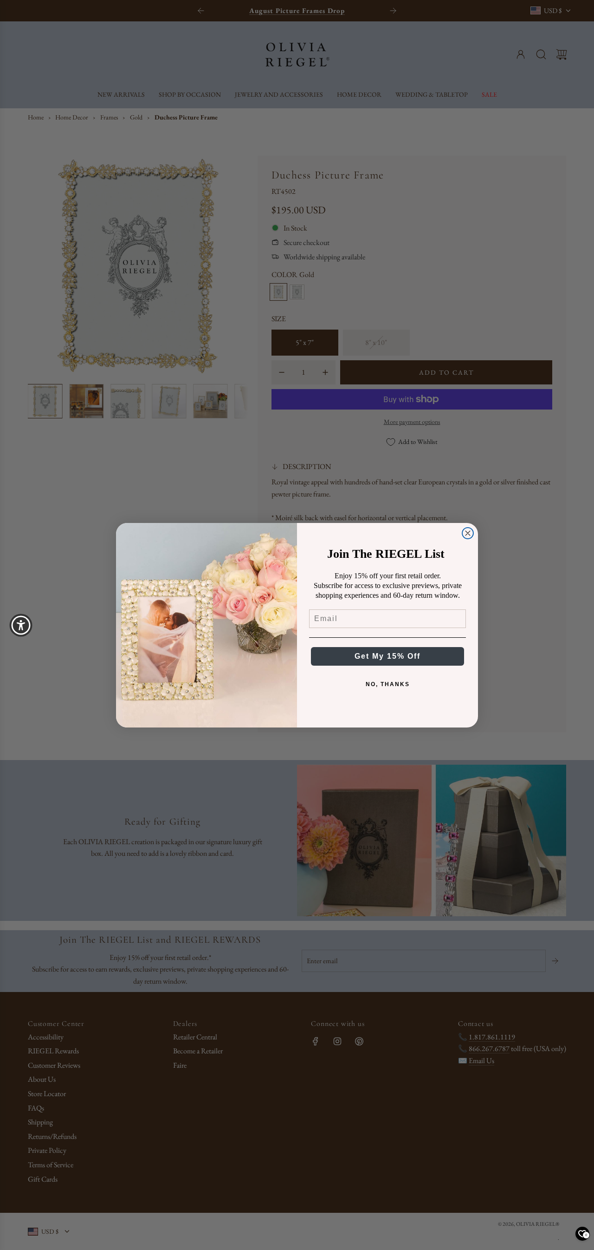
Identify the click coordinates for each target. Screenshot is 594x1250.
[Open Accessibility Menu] (20, 625)
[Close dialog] (467, 533)
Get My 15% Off (387, 656)
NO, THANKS (388, 684)
